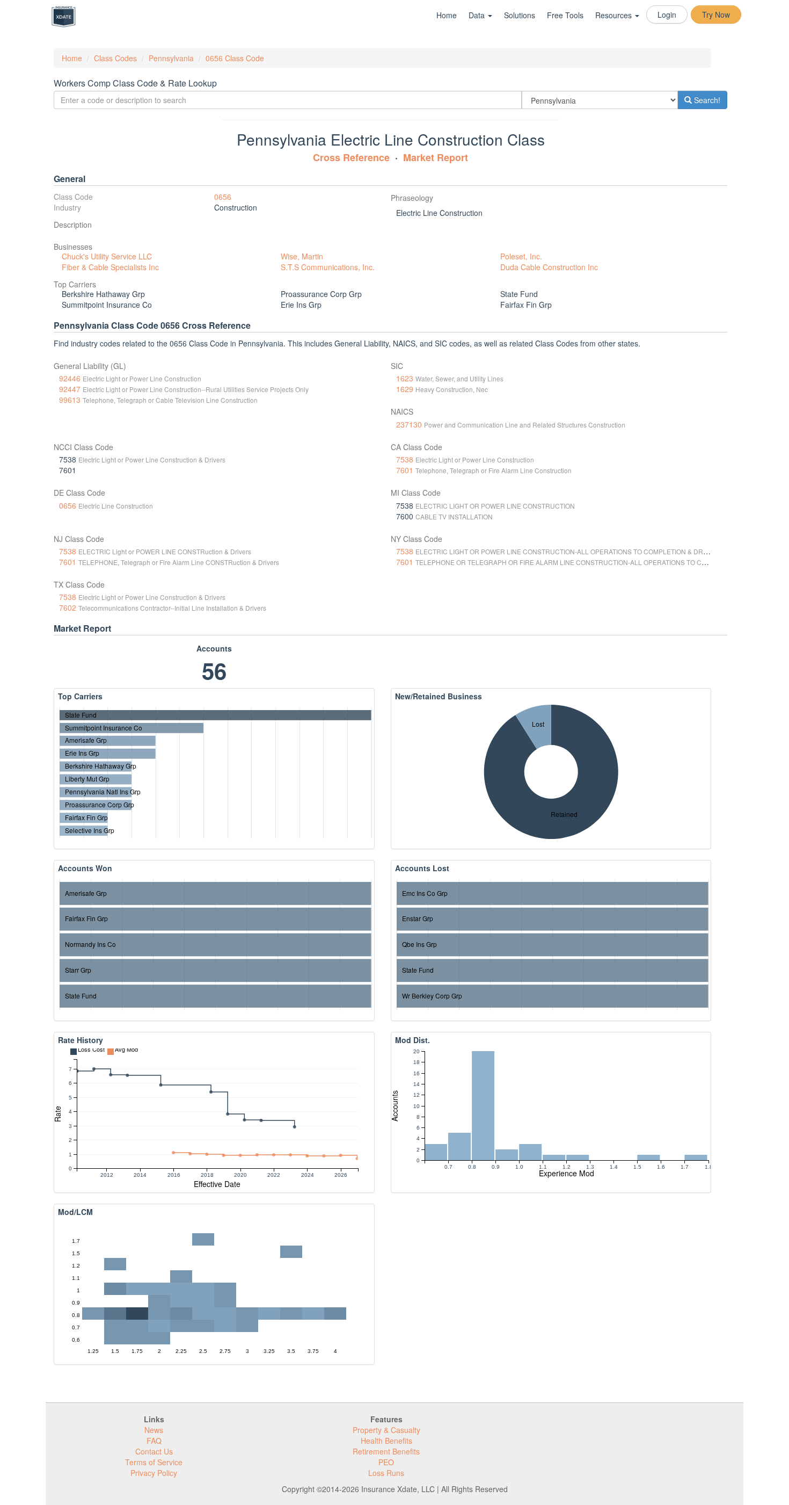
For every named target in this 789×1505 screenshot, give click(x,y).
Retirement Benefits (386, 1451)
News (153, 1429)
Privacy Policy (153, 1472)
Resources (614, 15)
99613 (70, 399)
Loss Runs (386, 1472)
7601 (404, 470)
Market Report (435, 157)
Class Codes (115, 58)
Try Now (716, 14)
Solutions (519, 15)
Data (478, 15)
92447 (70, 389)
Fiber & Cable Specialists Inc (110, 267)
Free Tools (565, 15)
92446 (70, 378)
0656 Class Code (235, 58)
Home (446, 15)
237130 (409, 424)
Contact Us (154, 1451)
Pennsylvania (171, 58)
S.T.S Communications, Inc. (328, 267)
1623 (404, 378)
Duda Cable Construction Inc (549, 267)
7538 (404, 459)
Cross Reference (351, 157)
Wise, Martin (302, 256)
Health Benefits (386, 1440)
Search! (706, 100)
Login (667, 14)
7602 (67, 607)
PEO (386, 1462)
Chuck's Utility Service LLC (107, 256)
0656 (222, 196)
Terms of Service (153, 1462)
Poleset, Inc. (521, 256)
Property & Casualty (386, 1429)
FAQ (154, 1440)
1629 (404, 389)
